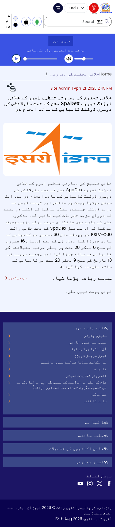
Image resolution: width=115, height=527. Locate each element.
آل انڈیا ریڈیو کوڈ (88, 349)
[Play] (16, 58)
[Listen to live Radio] (94, 8)
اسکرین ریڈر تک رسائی (47, 50)
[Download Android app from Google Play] (37, 21)
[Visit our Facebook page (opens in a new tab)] (109, 483)
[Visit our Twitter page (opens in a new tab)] (99, 483)
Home (105, 74)
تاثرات (100, 369)
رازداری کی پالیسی (95, 507)
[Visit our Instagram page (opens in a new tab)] (90, 483)
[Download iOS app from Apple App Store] (26, 21)
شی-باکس (99, 394)
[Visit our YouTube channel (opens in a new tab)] (80, 483)
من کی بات (76, 50)
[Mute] (68, 58)
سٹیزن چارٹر (95, 335)
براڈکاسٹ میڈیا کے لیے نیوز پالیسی (73, 362)
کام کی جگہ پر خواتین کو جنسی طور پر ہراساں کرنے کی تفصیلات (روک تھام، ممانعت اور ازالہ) (61, 385)
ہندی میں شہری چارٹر (87, 342)
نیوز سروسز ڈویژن (90, 355)
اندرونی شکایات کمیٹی (86, 375)
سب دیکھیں (16, 277)
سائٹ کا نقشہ (94, 401)
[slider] (40, 58)
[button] (99, 21)
